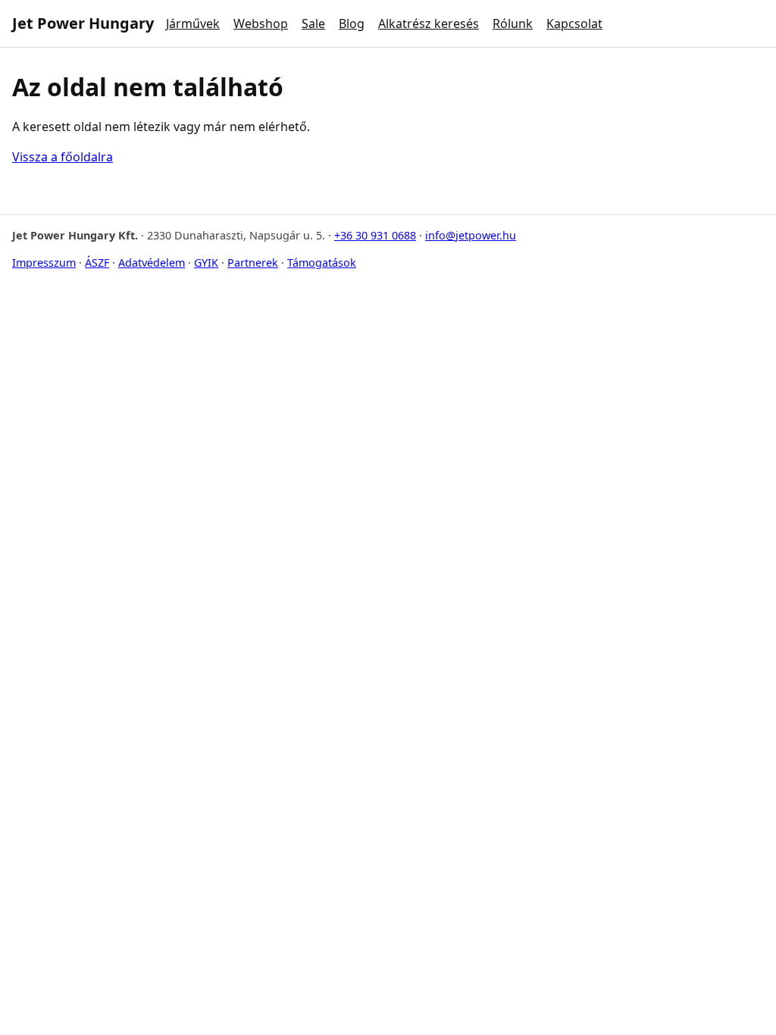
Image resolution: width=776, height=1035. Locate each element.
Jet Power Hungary (83, 23)
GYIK (206, 262)
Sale (313, 23)
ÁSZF (97, 262)
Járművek (193, 23)
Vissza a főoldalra (62, 157)
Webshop (260, 23)
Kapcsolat (574, 23)
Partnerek (252, 262)
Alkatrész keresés (428, 23)
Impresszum (44, 262)
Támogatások (321, 262)
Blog (352, 23)
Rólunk (513, 23)
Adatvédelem (151, 262)
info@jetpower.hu (470, 235)
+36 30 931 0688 (375, 235)
